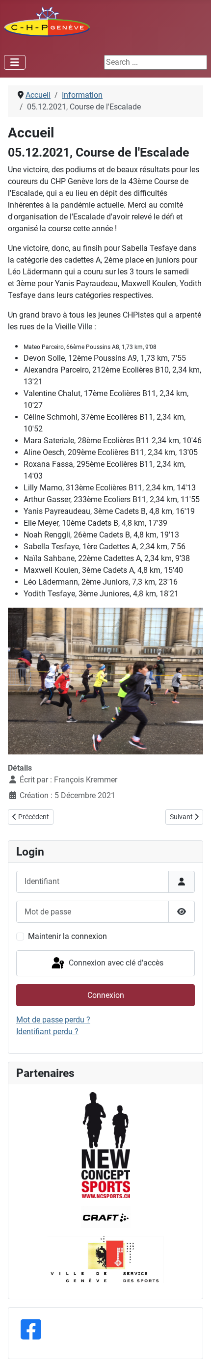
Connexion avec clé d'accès (115, 962)
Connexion (105, 995)
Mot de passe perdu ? (53, 1019)
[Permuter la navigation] (15, 62)
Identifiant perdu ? (47, 1031)
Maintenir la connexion (67, 936)
